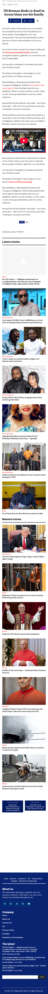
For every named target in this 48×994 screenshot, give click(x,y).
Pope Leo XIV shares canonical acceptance (20, 634)
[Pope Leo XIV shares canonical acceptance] (24, 616)
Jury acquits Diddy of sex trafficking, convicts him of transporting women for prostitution (22, 321)
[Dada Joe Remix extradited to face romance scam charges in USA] (24, 457)
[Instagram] (10, 903)
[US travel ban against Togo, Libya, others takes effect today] (24, 539)
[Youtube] (28, 903)
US (27, 222)
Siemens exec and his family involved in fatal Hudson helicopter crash (22, 787)
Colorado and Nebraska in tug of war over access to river (35, 807)
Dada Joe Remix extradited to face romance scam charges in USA (24, 476)
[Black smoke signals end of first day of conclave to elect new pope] (24, 730)
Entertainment (7, 317)
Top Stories (6, 554)
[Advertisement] (24, 844)
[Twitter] (22, 903)
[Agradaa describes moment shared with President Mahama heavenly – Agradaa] (24, 418)
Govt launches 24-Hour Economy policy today (22, 513)
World (3, 1)
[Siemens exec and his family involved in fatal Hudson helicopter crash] (24, 768)
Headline (5, 706)
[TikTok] (16, 903)
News (4, 276)
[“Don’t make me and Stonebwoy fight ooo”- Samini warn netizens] (24, 341)
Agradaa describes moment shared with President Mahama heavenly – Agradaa (20, 437)
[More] (37, 20)
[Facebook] (4, 903)
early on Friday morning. (20, 182)
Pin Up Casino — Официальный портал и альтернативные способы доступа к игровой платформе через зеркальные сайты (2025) (21, 281)
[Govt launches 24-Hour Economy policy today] (24, 495)
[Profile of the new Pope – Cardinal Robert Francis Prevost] (24, 652)
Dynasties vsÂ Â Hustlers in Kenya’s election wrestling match (13, 807)
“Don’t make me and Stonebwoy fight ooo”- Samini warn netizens (21, 360)
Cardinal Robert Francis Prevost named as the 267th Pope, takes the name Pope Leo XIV (22, 710)
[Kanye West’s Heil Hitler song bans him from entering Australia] (24, 379)
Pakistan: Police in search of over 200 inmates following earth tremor (22, 596)
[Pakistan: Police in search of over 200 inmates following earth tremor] (24, 577)
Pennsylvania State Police (17, 52)
